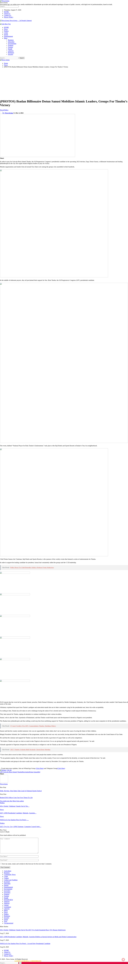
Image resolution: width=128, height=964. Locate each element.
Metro (6, 910)
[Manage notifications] (123, 959)
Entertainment (8, 36)
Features (10, 45)
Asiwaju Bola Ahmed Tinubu (12, 772)
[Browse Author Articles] (4, 782)
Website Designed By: (7, 961)
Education (11, 42)
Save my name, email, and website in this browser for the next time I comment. (27, 864)
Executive (7, 891)
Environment (12, 43)
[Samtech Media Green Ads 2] (54, 556)
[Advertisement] (64, 83)
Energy (6, 885)
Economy (7, 882)
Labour (6, 905)
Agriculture (7, 871)
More (5, 38)
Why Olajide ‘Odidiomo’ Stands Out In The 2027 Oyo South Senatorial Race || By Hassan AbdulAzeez (33, 930)
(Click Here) (40, 768)
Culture (6, 878)
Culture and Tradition (11, 880)
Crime (6, 33)
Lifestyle (11, 51)
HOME (6, 12)
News (6, 29)
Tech (5, 921)
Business (11, 40)
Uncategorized (8, 923)
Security (10, 54)
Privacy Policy (8, 17)
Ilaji (39, 772)
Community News (10, 874)
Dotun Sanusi (33, 772)
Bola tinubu (25, 772)
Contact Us (7, 15)
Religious (11, 52)
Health (10, 49)
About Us (7, 13)
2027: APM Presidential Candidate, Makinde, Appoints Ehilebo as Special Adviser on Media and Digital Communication (38, 937)
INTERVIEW (8, 900)
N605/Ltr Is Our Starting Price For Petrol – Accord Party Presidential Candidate (25, 943)
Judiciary (7, 901)
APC (1, 772)
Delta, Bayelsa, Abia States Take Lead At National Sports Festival (21, 791)
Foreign (10, 47)
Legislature (7, 907)
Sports (6, 34)
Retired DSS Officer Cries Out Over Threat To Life (16, 797)
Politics (6, 31)
